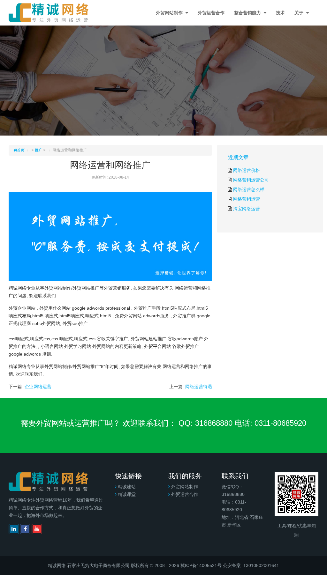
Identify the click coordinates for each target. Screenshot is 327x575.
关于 (299, 12)
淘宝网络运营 (246, 208)
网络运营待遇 (198, 386)
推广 (38, 150)
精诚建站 (127, 486)
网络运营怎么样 (248, 189)
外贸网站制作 (170, 12)
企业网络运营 (38, 386)
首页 (21, 150)
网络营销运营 (246, 199)
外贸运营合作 (211, 12)
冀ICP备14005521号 (201, 565)
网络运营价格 (246, 170)
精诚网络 (57, 565)
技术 (280, 12)
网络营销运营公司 (251, 179)
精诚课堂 (127, 494)
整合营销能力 (248, 12)
